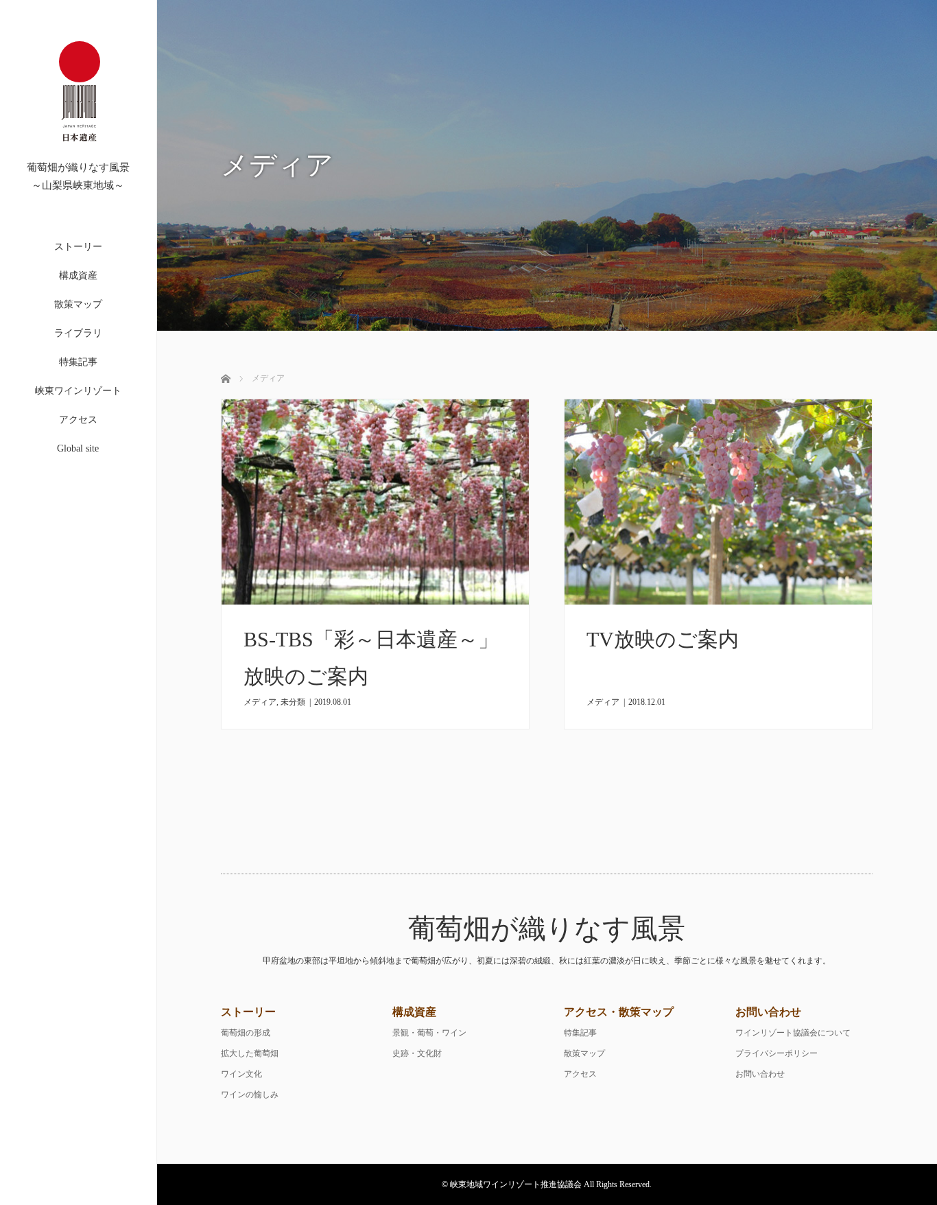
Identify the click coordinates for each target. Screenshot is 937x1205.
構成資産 (78, 275)
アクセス (78, 419)
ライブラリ (78, 333)
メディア (260, 702)
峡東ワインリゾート (78, 391)
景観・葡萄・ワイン (429, 1033)
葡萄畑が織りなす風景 (546, 928)
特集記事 (78, 362)
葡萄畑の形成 (245, 1033)
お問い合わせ (760, 1074)
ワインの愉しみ (249, 1094)
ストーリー (78, 247)
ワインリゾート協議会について (793, 1033)
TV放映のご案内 (662, 639)
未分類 (293, 702)
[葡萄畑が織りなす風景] (79, 156)
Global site (78, 448)
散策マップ (78, 304)
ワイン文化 (241, 1074)
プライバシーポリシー (776, 1053)
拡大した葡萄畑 (249, 1053)
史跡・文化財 (417, 1053)
